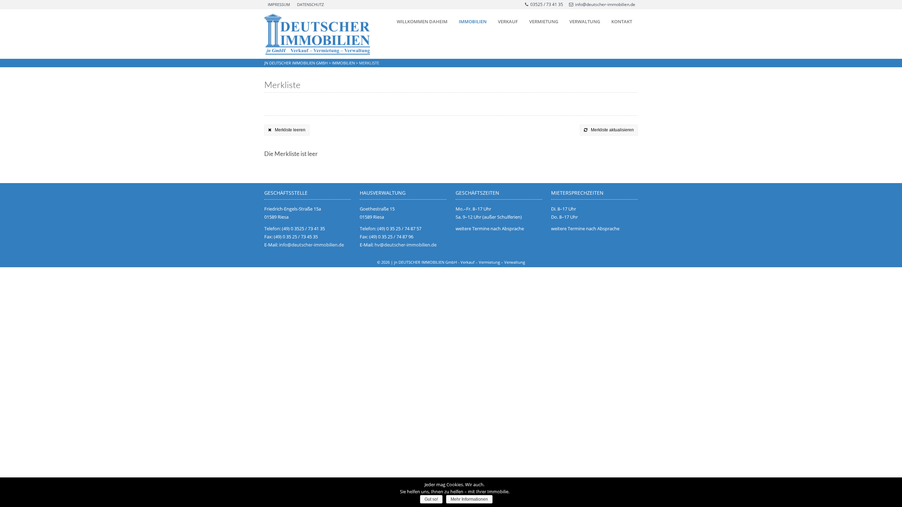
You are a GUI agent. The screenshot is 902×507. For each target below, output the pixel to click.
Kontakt (621, 21)
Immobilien (473, 21)
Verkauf (508, 21)
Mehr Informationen (469, 499)
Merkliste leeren (290, 129)
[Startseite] (317, 34)
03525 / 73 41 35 (546, 4)
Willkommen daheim (422, 21)
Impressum (279, 4)
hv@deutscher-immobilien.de (406, 245)
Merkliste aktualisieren (612, 129)
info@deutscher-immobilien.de (605, 4)
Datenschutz (310, 4)
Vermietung (543, 21)
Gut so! (431, 499)
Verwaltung (584, 21)
